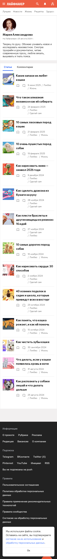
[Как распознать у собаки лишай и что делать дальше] (28, 389)
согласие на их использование (23, 538)
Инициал (36, 463)
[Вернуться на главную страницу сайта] (15, 4)
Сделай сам (36, 113)
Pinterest (8, 463)
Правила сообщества (15, 511)
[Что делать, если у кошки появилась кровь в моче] (28, 365)
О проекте (8, 435)
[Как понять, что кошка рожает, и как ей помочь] (28, 326)
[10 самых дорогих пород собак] (28, 251)
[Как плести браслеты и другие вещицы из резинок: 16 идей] (28, 225)
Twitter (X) (39, 456)
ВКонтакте (23, 456)
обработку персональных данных (25, 542)
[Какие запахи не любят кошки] (28, 82)
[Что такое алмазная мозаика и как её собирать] (28, 105)
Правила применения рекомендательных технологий (27, 503)
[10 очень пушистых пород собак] (28, 150)
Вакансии (22, 441)
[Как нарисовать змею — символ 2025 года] (28, 173)
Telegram (8, 456)
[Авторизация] (52, 4)
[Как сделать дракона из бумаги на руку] (28, 198)
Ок (28, 550)
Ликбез (47, 85)
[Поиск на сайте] (37, 4)
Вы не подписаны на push (17, 469)
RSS (47, 463)
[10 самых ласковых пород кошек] (28, 128)
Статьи (8, 66)
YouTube (22, 463)
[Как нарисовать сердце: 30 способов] (28, 274)
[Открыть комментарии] (24, 85)
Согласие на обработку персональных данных (25, 520)
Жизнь (33, 88)
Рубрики (23, 435)
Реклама (37, 435)
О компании (39, 441)
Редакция (8, 441)
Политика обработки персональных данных (23, 493)
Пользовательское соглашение (21, 484)
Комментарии (25, 66)
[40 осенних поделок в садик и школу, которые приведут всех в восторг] (28, 301)
